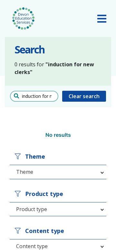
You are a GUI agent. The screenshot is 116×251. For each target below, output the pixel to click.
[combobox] (58, 172)
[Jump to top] (95, 236)
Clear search (84, 96)
